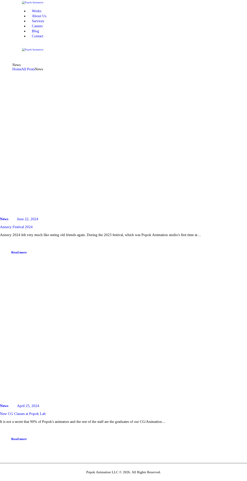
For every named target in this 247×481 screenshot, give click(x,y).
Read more (19, 252)
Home (16, 69)
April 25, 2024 (28, 406)
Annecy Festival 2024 (16, 227)
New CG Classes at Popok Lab (23, 414)
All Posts (28, 69)
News (4, 219)
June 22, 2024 (27, 219)
